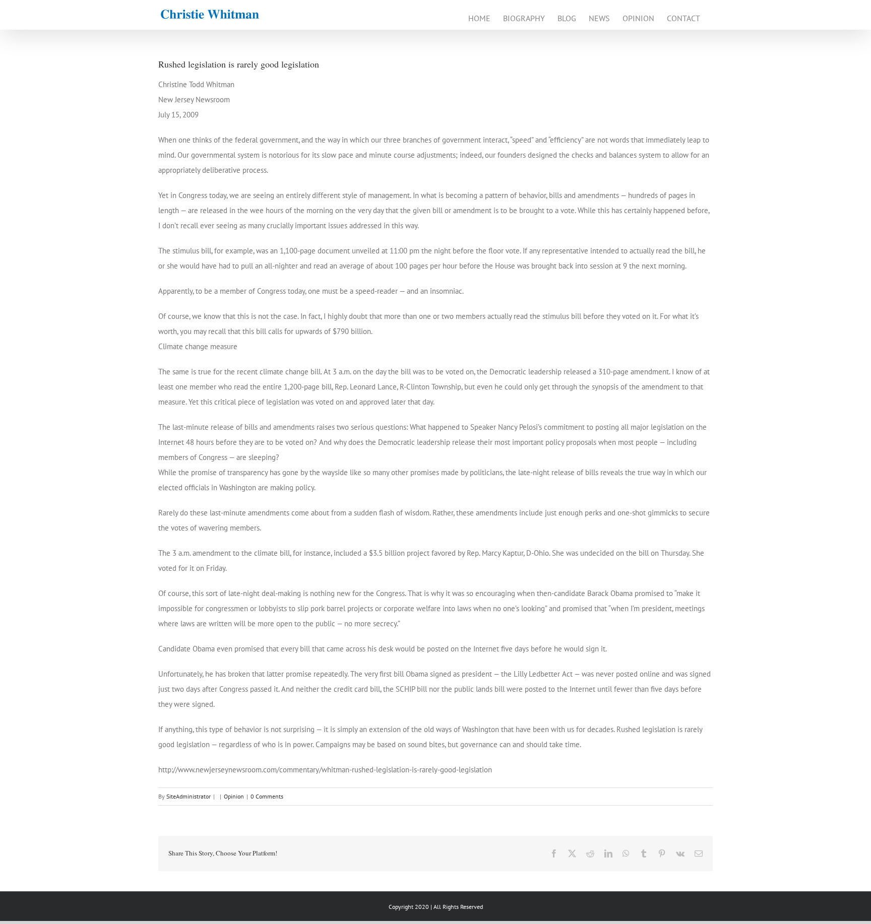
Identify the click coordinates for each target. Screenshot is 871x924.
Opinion (234, 796)
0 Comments (267, 796)
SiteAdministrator (188, 796)
